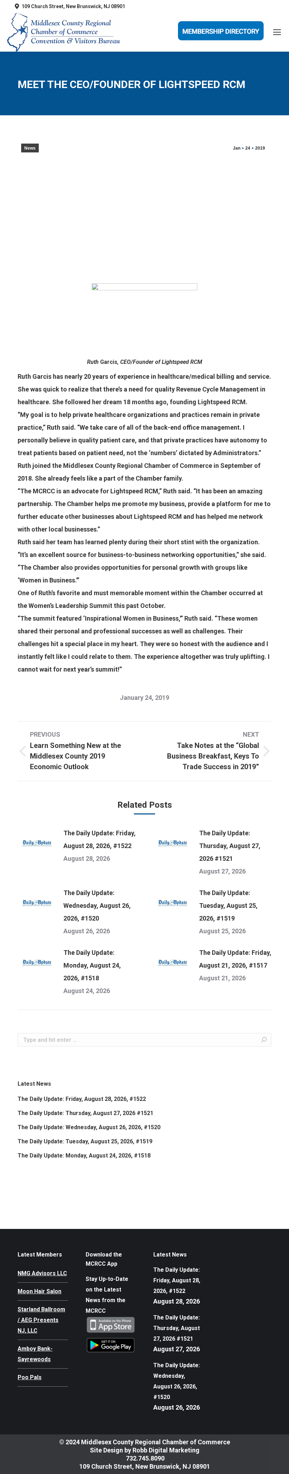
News (30, 148)
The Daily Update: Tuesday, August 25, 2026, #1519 (228, 905)
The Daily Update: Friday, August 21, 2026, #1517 (235, 959)
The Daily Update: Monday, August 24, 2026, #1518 (92, 965)
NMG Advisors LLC (42, 1273)
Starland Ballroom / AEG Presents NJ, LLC (41, 1320)
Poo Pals (30, 1377)
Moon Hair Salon (39, 1291)
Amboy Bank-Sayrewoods (35, 1354)
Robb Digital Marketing (166, 1450)
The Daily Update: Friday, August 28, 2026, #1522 (99, 839)
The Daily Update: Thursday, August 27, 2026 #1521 (229, 845)
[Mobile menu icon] (277, 32)
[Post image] (37, 843)
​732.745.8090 (144, 1458)
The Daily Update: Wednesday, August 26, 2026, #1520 (97, 905)
